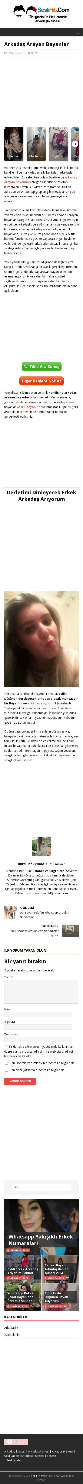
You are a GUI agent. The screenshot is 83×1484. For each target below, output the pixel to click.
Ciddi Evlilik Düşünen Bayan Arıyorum (56, 1297)
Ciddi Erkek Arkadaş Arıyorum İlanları (22, 1271)
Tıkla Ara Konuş (44, 366)
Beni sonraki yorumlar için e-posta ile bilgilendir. (41, 1063)
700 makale (57, 864)
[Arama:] (41, 1187)
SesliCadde (11, 1456)
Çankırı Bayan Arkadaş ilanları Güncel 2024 (57, 1269)
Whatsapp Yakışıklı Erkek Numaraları (41, 1240)
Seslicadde (13, 1460)
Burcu (35, 53)
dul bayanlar (30, 407)
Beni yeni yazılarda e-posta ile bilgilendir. (36, 1070)
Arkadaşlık (11, 1328)
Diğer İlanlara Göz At (41, 381)
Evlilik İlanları (12, 1335)
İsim (7, 1009)
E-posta (9, 1022)
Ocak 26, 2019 (16, 53)
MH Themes (40, 1476)
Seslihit (51, 1456)
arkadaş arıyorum (41, 703)
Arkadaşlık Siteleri (32, 1456)
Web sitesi (11, 1034)
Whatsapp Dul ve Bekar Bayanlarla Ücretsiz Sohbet (20, 1297)
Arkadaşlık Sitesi (14, 1451)
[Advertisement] (41, 92)
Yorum (8, 977)
